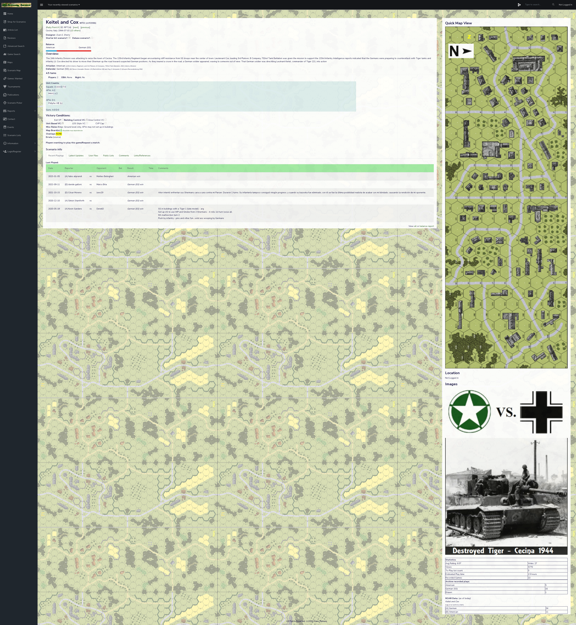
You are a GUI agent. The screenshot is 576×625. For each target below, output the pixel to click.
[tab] (56, 156)
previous (85, 27)
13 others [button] (75, 30)
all (415, 226)
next (76, 27)
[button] (64, 5)
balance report (427, 226)
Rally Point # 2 (53, 27)
